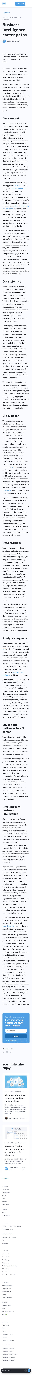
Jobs (7, 1285)
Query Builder (6, 1257)
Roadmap (4, 1201)
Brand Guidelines (7, 1297)
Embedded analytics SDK (9, 1275)
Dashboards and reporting (9, 1266)
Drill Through (5, 1260)
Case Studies (6, 1325)
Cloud (3, 1198)
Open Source (6, 1215)
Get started (20, 3)
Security (4, 1195)
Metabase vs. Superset (8, 1360)
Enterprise (5, 1243)
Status (4, 1314)
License (4, 1294)
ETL (4, 649)
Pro (3, 1240)
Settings (25, 1370)
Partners (4, 1337)
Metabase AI (5, 1254)
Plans (3, 1212)
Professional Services (8, 1311)
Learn (3, 1331)
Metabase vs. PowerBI (8, 1357)
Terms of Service (6, 1291)
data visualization (18, 189)
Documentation (6, 1305)
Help (3, 1308)
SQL (16, 186)
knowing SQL (8, 926)
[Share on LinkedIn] (7, 1052)
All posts (7, 12)
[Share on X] (3, 1052)
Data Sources (6, 1192)
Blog (3, 1328)
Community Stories (7, 1334)
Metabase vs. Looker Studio (10, 1354)
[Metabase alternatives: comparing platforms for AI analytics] (16, 1097)
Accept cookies (29, 1370)
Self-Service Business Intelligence (11, 1226)
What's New (5, 1204)
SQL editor (5, 1269)
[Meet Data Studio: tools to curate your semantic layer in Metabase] (16, 1149)
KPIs (14, 467)
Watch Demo (5, 1189)
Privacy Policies (6, 1288)
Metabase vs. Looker (8, 1351)
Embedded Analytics (8, 1229)
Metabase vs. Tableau (8, 1348)
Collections (5, 1263)
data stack (6, 490)
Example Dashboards (8, 1340)
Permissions (5, 1272)
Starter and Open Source (9, 1237)
